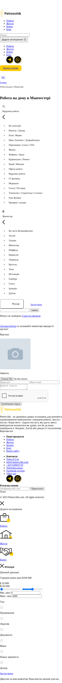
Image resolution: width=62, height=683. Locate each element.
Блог (8, 29)
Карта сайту (12, 451)
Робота (10, 20)
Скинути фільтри (31, 316)
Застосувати (36, 304)
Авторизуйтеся (8, 326)
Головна (3, 82)
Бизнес (10, 445)
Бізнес (9, 26)
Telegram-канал (14, 468)
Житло (10, 23)
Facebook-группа (15, 470)
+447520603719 (14, 465)
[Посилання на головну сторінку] (10, 412)
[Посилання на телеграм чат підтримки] (9, 59)
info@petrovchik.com (17, 462)
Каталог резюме (10, 68)
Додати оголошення (12, 39)
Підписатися (37, 488)
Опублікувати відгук (11, 404)
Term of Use (12, 459)
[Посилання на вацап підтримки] (17, 59)
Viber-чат (11, 473)
